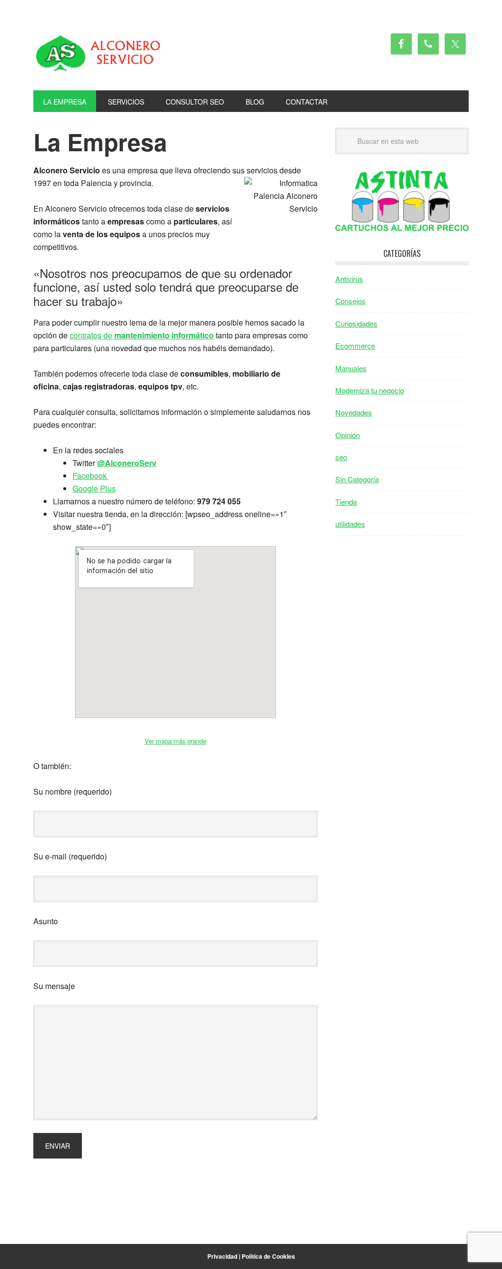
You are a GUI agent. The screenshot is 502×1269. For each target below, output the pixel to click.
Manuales (351, 368)
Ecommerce (355, 345)
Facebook (91, 475)
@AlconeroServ (126, 463)
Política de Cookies (268, 1256)
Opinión (347, 435)
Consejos (350, 301)
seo (341, 457)
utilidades (350, 524)
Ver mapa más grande (175, 740)
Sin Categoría (357, 479)
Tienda (346, 502)
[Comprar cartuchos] (402, 227)
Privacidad (222, 1256)
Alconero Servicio (99, 53)
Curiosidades (356, 323)
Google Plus (94, 488)
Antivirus (349, 279)
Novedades (353, 412)
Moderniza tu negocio (369, 390)
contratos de (142, 335)
